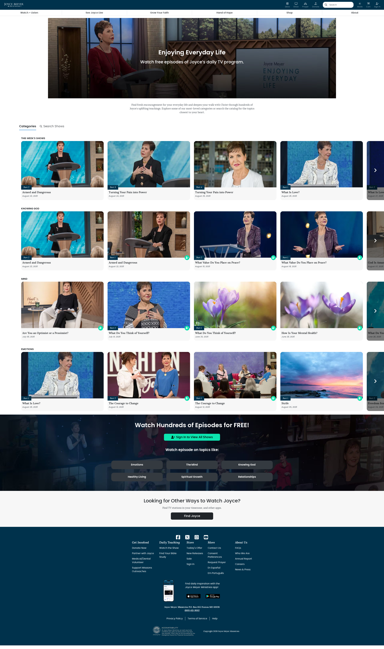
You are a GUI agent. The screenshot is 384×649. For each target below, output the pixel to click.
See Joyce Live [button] (94, 13)
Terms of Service (197, 618)
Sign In (190, 564)
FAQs (238, 548)
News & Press (242, 569)
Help (215, 618)
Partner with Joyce (143, 553)
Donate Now (139, 548)
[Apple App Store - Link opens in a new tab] (193, 596)
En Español (214, 568)
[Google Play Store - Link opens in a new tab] (212, 596)
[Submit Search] (326, 5)
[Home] (14, 4)
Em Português (216, 573)
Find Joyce (192, 516)
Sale (189, 559)
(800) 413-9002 (192, 610)
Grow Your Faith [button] (159, 13)
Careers (239, 564)
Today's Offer (194, 548)
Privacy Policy (174, 618)
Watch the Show (169, 548)
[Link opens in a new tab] (178, 537)
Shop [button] (289, 13)
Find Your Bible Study (168, 555)
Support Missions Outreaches (142, 570)
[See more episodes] (375, 170)
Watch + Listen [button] (29, 13)
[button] (360, 5)
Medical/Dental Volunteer (141, 561)
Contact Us (214, 548)
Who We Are (242, 553)
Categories (27, 126)
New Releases (195, 553)
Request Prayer (217, 562)
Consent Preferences (215, 555)
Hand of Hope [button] (224, 13)
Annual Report (243, 559)
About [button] (354, 13)
